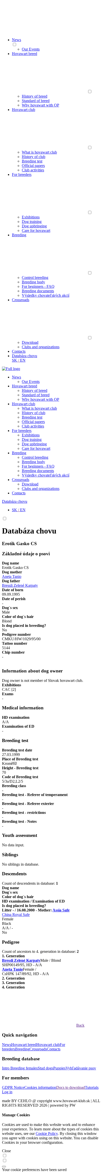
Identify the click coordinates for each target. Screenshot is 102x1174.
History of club (33, 157)
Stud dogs (45, 1068)
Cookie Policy (47, 1133)
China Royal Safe (16, 914)
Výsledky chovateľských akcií (45, 295)
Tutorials (92, 1087)
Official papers (33, 165)
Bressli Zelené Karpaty (20, 585)
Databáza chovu (24, 356)
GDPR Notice (13, 1087)
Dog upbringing (34, 226)
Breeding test (32, 161)
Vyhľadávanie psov (81, 1068)
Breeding (19, 235)
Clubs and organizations (40, 347)
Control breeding (35, 277)
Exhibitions (31, 217)
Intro (6, 1068)
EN (23, 360)
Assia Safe (61, 910)
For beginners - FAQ (38, 286)
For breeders (21, 174)
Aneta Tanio (11, 576)
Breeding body (33, 282)
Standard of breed (36, 101)
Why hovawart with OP (40, 105)
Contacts (19, 351)
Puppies (59, 1068)
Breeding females (24, 1068)
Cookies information (40, 1087)
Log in (7, 1092)
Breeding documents (38, 291)
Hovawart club (23, 109)
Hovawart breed (24, 54)
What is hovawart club (39, 152)
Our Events (31, 49)
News (16, 40)
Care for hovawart (36, 230)
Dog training (32, 221)
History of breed (34, 96)
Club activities (33, 170)
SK (14, 360)
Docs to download (70, 1087)
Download (30, 342)
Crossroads (20, 300)
